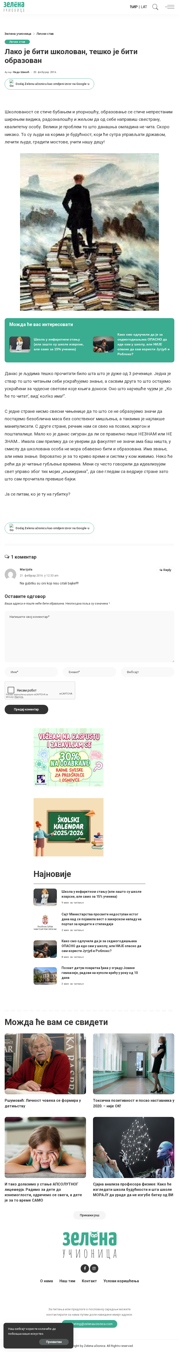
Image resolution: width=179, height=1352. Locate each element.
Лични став (17, 41)
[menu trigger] (168, 7)
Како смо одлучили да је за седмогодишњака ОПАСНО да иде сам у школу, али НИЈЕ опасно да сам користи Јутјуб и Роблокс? (101, 946)
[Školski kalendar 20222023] (68, 827)
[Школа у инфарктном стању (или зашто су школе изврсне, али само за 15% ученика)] (47, 344)
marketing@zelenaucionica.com (89, 1324)
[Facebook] (85, 1268)
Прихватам (54, 1342)
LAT (144, 7)
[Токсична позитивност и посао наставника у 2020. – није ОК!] (133, 1064)
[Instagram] (94, 1268)
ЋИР (134, 7)
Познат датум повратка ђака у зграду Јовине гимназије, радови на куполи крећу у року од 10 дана (100, 973)
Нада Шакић (21, 72)
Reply (167, 570)
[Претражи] (154, 7)
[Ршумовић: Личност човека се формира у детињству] (45, 1064)
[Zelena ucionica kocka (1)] (68, 757)
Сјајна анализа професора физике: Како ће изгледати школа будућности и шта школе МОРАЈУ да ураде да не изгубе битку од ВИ (133, 1189)
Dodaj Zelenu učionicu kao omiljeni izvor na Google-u (52, 84)
